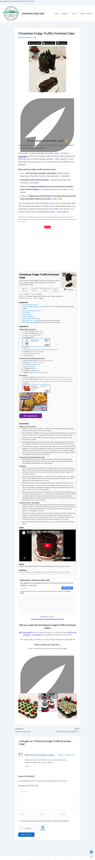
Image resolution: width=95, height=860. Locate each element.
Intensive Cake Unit (33, 13)
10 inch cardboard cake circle (32, 306)
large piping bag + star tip (30, 320)
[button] (68, 13)
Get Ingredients (31, 416)
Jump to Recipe (35, 43)
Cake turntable (26, 314)
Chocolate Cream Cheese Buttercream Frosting (47, 619)
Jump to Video (49, 43)
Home (57, 13)
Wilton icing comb (27, 322)
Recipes (64, 13)
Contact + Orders (85, 13)
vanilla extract (30, 355)
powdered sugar (35, 364)
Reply (27, 766)
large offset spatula (28, 316)
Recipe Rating (22, 786)
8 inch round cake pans (30, 304)
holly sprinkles (66, 377)
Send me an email (25, 632)
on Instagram (36, 635)
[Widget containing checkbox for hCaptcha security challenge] (32, 828)
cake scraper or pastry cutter (31, 318)
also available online (65, 379)
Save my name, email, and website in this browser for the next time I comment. (45, 821)
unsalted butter (30, 349)
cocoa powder (32, 335)
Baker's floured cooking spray (31, 310)
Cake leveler (26, 312)
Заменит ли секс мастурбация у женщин (39, 755)
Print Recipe (62, 43)
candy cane (55, 377)
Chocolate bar (27, 381)
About (74, 13)
